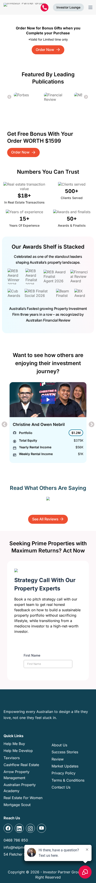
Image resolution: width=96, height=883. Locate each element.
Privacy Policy (63, 773)
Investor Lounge (68, 7)
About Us (59, 745)
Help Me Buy (14, 743)
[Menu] (90, 7)
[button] (10, 97)
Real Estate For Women (23, 797)
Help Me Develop (18, 750)
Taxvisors (12, 758)
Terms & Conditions (68, 780)
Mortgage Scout (17, 804)
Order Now (45, 49)
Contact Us (61, 787)
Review (58, 759)
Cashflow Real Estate (21, 764)
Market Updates (65, 766)
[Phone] (44, 7)
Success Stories (65, 752)
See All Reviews (45, 519)
